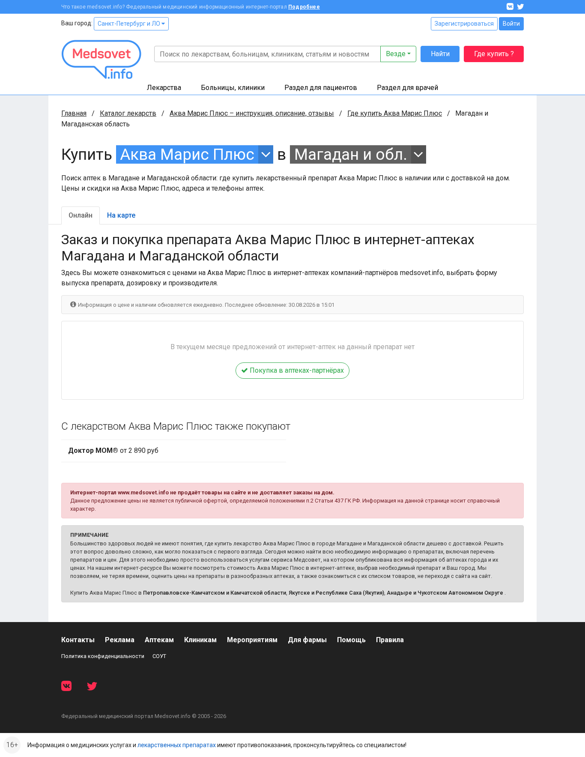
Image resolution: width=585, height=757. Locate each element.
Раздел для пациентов (320, 88)
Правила (390, 640)
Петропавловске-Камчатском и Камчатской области (214, 592)
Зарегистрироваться (464, 23)
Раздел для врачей (407, 88)
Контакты (78, 640)
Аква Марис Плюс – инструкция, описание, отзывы (252, 113)
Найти (440, 54)
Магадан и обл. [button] (350, 154)
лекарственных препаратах (176, 745)
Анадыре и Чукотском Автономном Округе (445, 592)
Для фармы (307, 640)
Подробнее (304, 7)
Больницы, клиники (233, 88)
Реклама (119, 640)
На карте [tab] (121, 215)
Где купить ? (494, 54)
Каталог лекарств (128, 113)
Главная (74, 113)
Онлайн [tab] (81, 215)
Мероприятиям (252, 640)
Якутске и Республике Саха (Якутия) (336, 592)
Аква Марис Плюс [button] (187, 154)
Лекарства (164, 88)
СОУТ (159, 656)
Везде (396, 54)
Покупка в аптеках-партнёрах (296, 370)
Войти (511, 23)
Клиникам (200, 640)
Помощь (351, 640)
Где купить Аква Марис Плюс (394, 113)
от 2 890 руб (113, 450)
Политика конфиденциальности (102, 656)
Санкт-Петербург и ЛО (129, 23)
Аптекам (159, 640)
